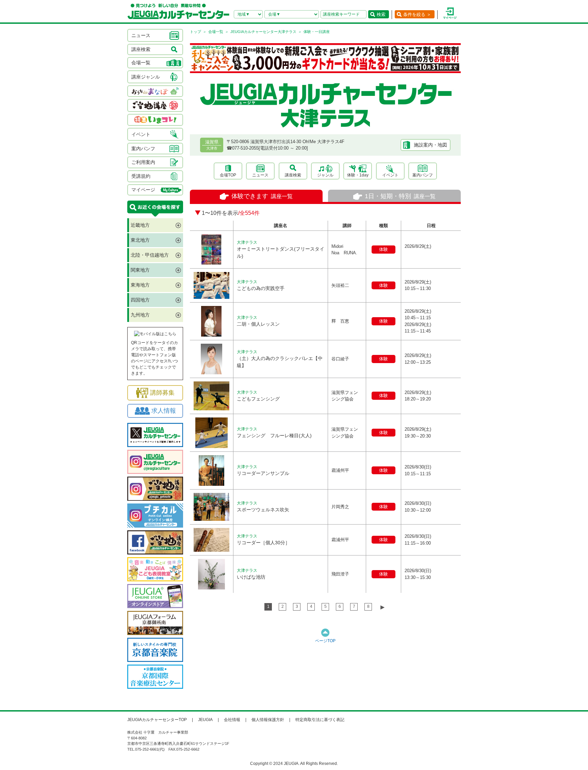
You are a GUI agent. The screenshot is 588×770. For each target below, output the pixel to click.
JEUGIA (205, 719)
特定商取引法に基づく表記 (319, 719)
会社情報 (232, 719)
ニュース (260, 175)
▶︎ (382, 607)
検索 (381, 14)
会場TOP (228, 175)
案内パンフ (422, 175)
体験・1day (358, 175)
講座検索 (293, 175)
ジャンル (325, 175)
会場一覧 (215, 32)
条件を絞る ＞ (417, 14)
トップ (195, 32)
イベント (390, 175)
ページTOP (325, 640)
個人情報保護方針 (267, 719)
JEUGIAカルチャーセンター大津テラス (263, 32)
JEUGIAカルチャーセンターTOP (157, 719)
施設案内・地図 (430, 145)
